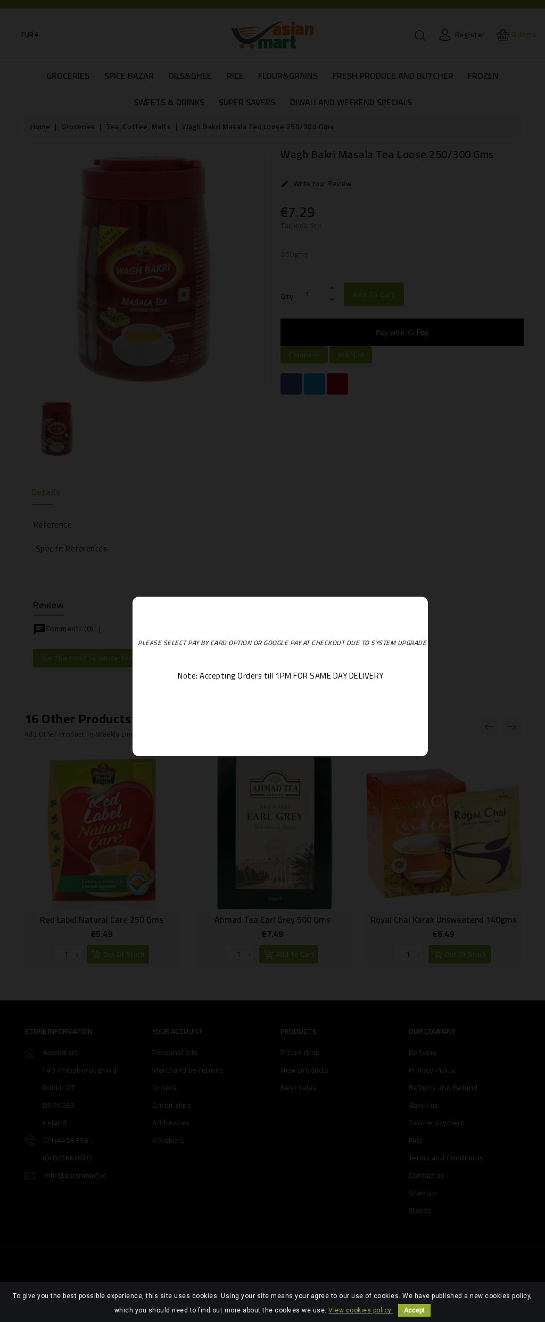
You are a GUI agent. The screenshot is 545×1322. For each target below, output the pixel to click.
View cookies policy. (360, 1310)
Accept (414, 1310)
